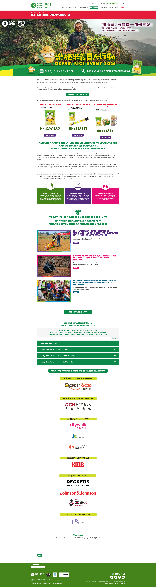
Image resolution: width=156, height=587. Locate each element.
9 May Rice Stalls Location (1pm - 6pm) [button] (55, 343)
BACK (39, 555)
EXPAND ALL (115, 338)
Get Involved (36, 12)
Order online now (77, 94)
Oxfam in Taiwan (121, 579)
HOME (32, 12)
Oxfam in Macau (110, 579)
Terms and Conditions (91, 581)
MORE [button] (75, 242)
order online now (78, 312)
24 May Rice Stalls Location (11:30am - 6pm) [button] (57, 362)
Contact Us (93, 3)
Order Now (78, 135)
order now (50, 135)
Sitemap (123, 583)
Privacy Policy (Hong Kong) (105, 581)
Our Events (41, 12)
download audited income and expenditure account (78, 371)
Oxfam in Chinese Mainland (98, 579)
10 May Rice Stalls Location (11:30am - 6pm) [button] (57, 349)
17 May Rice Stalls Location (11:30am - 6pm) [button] (57, 356)
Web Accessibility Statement (111, 583)
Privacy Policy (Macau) (119, 581)
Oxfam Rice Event (38, 567)
